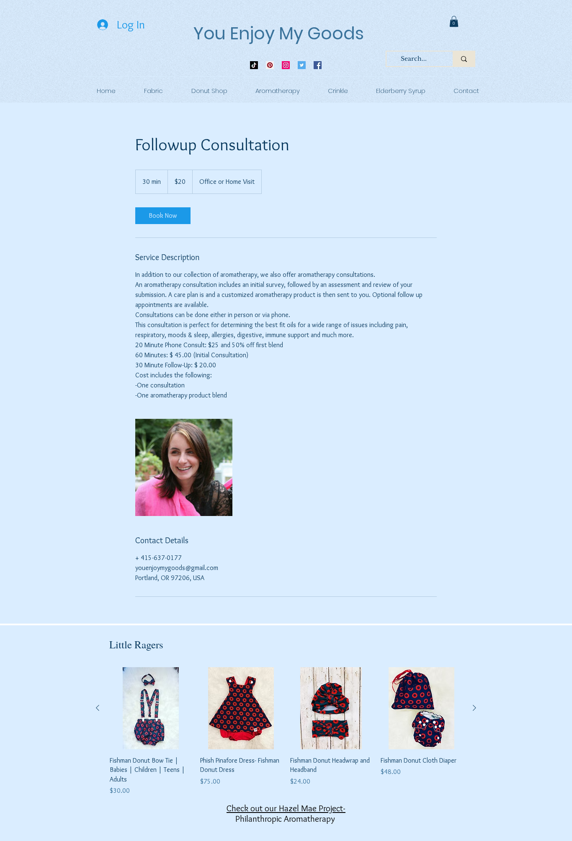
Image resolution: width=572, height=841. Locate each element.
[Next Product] (474, 708)
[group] (286, 731)
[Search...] (463, 59)
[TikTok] (254, 65)
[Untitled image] (183, 467)
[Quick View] (151, 708)
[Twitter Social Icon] (302, 65)
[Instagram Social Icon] (286, 65)
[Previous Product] (98, 708)
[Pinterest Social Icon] (270, 65)
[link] (454, 21)
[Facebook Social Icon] (318, 65)
